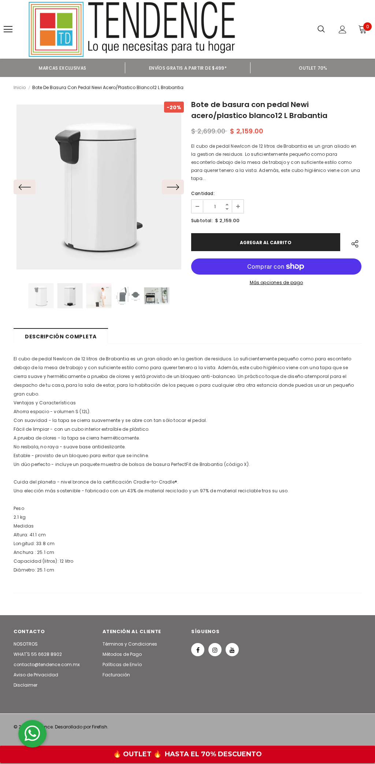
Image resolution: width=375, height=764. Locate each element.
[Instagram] (215, 649)
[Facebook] (197, 649)
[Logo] (132, 29)
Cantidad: (203, 193)
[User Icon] (342, 29)
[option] (62, 68)
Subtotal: (202, 220)
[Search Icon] (321, 29)
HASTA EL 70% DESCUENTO (213, 754)
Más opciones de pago (276, 282)
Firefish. (100, 727)
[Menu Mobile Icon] (8, 29)
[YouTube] (232, 649)
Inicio (20, 87)
